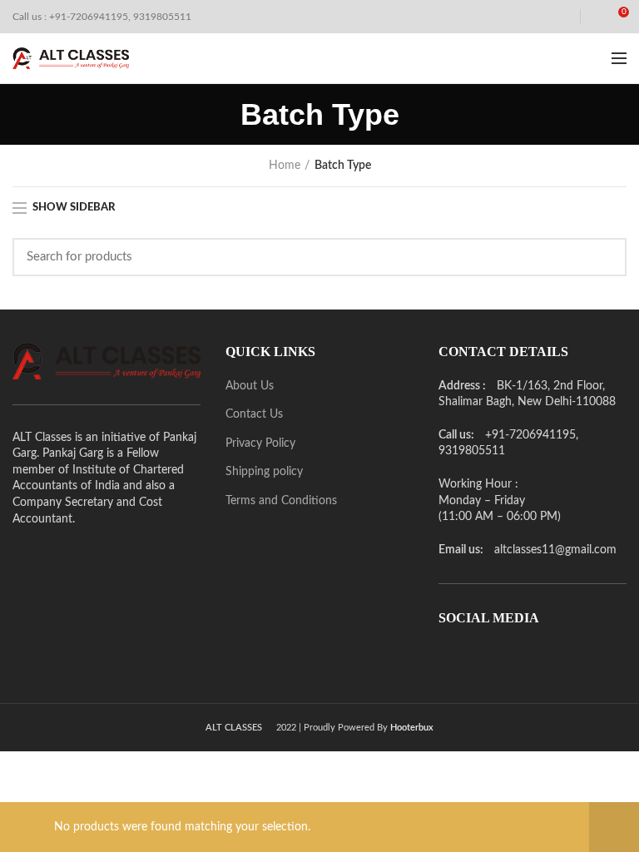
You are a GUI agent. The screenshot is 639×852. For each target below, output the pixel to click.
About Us (249, 386)
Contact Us (254, 414)
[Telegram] (543, 657)
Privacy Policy (260, 443)
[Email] (473, 657)
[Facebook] (450, 657)
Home (284, 165)
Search (604, 257)
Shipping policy (264, 472)
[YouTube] (520, 657)
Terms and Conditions (281, 501)
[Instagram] (496, 657)
